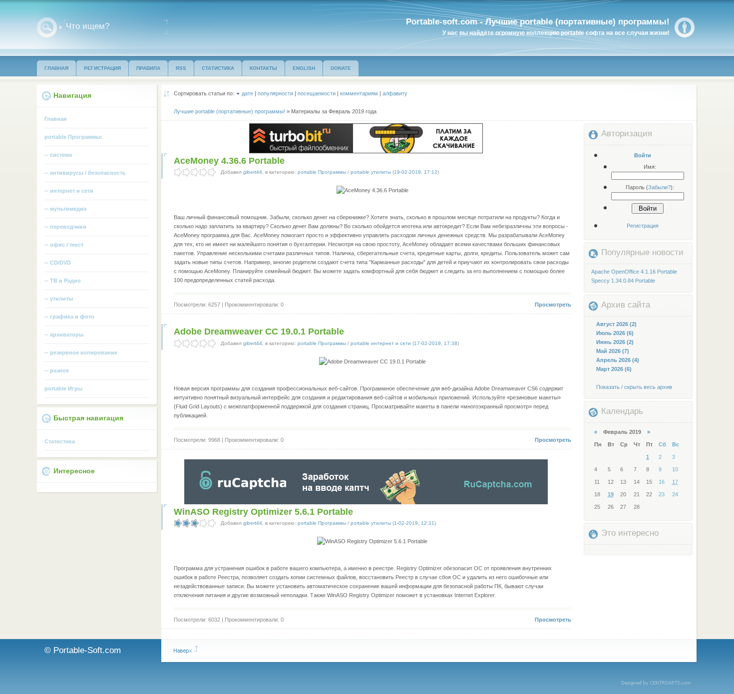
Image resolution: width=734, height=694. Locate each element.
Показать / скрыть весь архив (634, 387)
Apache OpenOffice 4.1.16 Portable (634, 272)
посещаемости (317, 93)
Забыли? (659, 187)
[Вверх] (186, 650)
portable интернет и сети (381, 343)
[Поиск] (47, 27)
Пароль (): (650, 187)
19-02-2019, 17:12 (415, 172)
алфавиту (394, 93)
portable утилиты (371, 172)
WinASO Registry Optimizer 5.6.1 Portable (263, 512)
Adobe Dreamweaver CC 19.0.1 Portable (259, 332)
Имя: (650, 167)
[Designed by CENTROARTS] (659, 684)
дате (247, 93)
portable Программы (322, 172)
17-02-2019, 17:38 (435, 343)
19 (611, 494)
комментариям (359, 93)
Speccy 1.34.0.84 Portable (623, 281)
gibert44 (252, 172)
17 (675, 482)
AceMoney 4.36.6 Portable (229, 161)
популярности (275, 93)
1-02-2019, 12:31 (414, 523)
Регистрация (643, 226)
